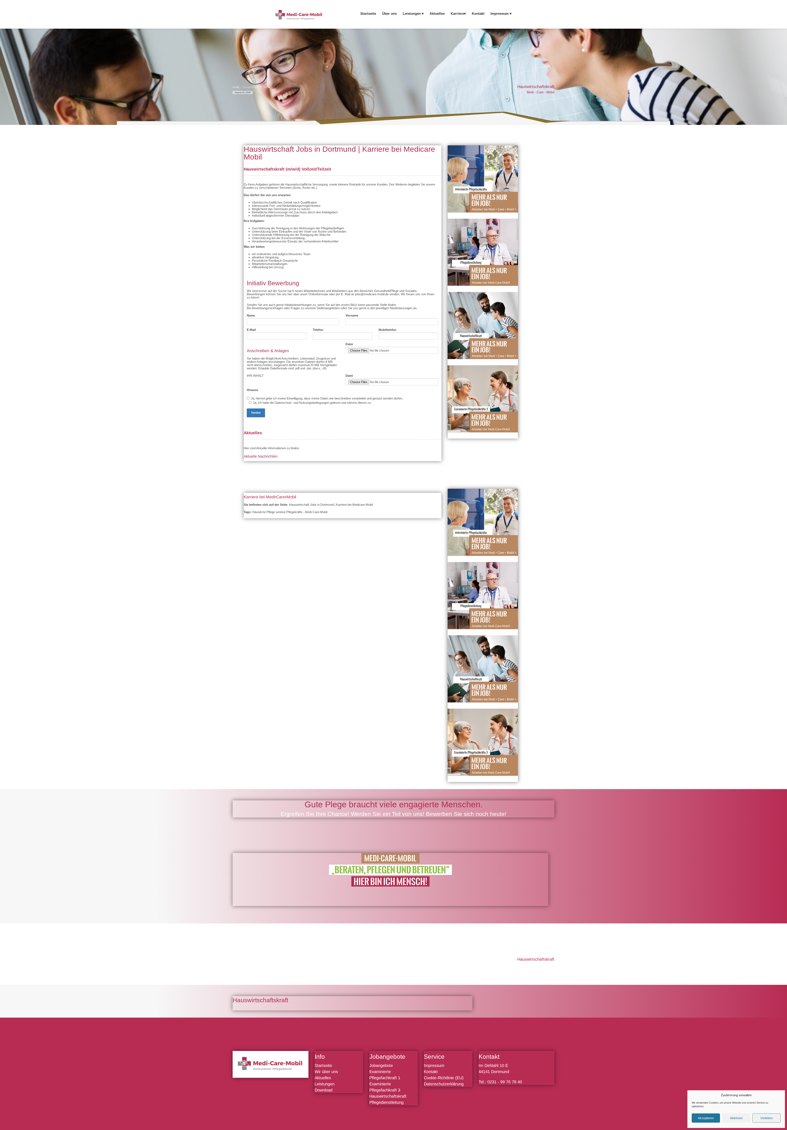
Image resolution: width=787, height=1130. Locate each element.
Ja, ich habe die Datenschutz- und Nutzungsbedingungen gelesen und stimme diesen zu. (312, 402)
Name (251, 315)
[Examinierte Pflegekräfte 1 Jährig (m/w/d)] (483, 179)
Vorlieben (766, 1118)
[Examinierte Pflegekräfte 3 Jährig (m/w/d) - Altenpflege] (483, 398)
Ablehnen (736, 1118)
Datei (349, 344)
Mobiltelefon (387, 329)
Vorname (352, 315)
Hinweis (252, 390)
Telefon (318, 329)
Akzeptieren (706, 1118)
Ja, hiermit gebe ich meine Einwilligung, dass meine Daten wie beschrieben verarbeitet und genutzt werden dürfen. (327, 398)
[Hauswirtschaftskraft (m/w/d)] (483, 325)
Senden (256, 412)
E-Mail (251, 329)
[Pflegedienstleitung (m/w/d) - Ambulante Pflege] (483, 252)
